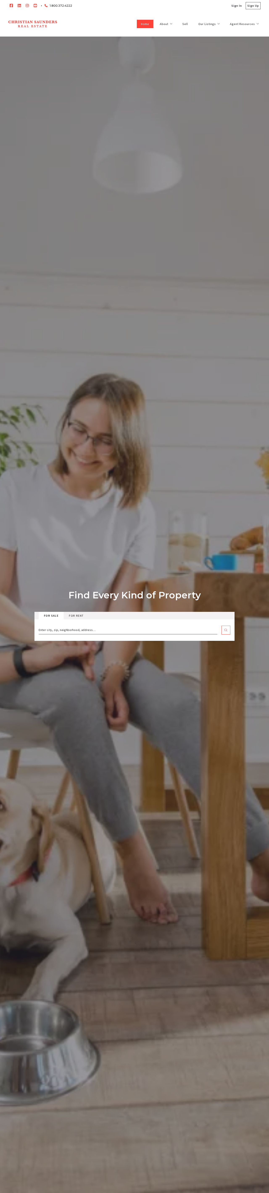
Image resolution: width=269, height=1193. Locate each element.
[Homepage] (32, 24)
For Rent (76, 616)
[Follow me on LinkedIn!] (19, 6)
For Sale (51, 616)
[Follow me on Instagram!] (27, 6)
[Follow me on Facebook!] (11, 6)
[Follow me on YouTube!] (35, 6)
